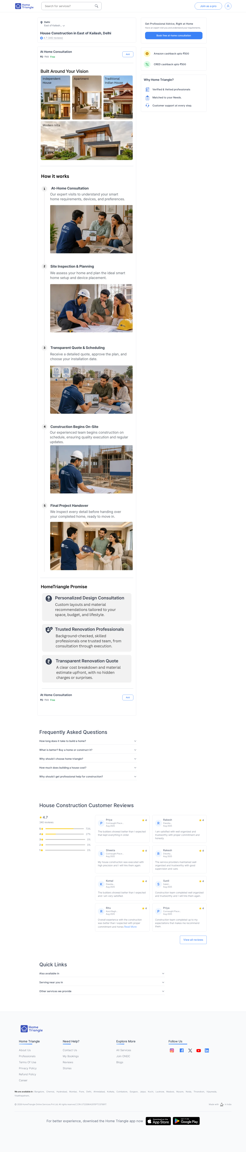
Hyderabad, (62, 1091)
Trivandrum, (199, 1091)
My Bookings (71, 1056)
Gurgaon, (134, 1091)
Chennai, (50, 1091)
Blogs (119, 1062)
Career (23, 1080)
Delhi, (89, 1091)
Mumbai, (73, 1091)
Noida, (189, 1091)
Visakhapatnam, (22, 1095)
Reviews (68, 1062)
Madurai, (170, 1091)
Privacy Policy (28, 1068)
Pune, (82, 1091)
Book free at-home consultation (173, 35)
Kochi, (151, 1091)
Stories (67, 1068)
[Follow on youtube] (198, 1050)
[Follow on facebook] (181, 1050)
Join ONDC (123, 1056)
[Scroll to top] (128, 685)
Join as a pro (208, 6)
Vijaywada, (212, 1091)
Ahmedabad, (100, 1091)
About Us (25, 1050)
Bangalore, (39, 1091)
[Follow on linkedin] (207, 1050)
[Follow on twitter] (190, 1050)
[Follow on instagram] (172, 1050)
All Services (123, 1050)
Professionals (27, 1056)
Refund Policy (27, 1074)
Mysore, (180, 1091)
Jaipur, (143, 1091)
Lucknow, (160, 1091)
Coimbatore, (122, 1091)
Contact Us (70, 1050)
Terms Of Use (27, 1062)
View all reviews (193, 939)
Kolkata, (111, 1091)
